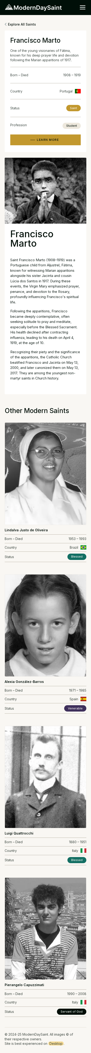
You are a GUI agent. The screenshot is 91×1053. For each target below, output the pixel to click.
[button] (82, 7)
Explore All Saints (22, 24)
